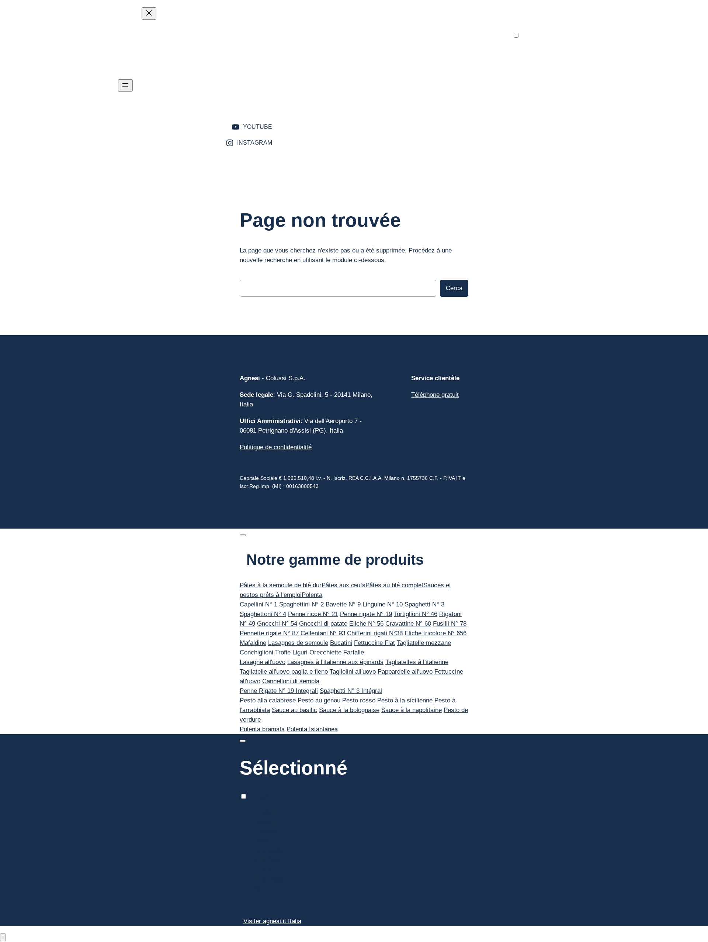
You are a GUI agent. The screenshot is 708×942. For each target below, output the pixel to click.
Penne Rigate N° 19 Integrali (279, 690)
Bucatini (341, 642)
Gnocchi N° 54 (277, 623)
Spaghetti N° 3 (424, 604)
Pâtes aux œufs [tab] (343, 585)
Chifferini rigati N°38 (375, 633)
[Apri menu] (125, 85)
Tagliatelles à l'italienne (416, 662)
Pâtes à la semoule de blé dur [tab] (281, 585)
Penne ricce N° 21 (313, 614)
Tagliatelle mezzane (424, 642)
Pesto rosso (358, 700)
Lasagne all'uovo (262, 662)
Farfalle (353, 652)
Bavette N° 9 (343, 604)
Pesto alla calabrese (268, 700)
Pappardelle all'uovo (405, 671)
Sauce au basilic (294, 710)
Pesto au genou (319, 700)
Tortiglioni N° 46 (415, 614)
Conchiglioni (256, 652)
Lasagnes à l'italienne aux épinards (335, 662)
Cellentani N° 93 (323, 633)
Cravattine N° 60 (408, 623)
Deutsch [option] (538, 61)
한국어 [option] (536, 128)
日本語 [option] (536, 109)
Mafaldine (253, 642)
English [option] (537, 51)
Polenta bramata (262, 729)
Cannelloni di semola (290, 681)
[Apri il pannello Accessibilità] (3, 937)
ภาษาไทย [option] (539, 99)
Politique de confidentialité (276, 447)
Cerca (454, 288)
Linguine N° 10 (382, 604)
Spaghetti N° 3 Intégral (351, 690)
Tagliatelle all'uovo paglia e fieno (284, 671)
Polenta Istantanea (312, 729)
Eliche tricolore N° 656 (435, 633)
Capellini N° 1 (258, 604)
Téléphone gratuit (435, 394)
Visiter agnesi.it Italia (272, 921)
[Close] (243, 535)
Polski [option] (535, 80)
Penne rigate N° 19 (366, 614)
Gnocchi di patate (323, 623)
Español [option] (538, 70)
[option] (542, 51)
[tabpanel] (354, 628)
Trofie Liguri (291, 652)
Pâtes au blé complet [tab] (394, 585)
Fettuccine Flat (374, 642)
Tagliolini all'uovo (353, 671)
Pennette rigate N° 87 (269, 633)
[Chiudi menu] (149, 13)
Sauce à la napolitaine (411, 710)
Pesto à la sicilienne (405, 700)
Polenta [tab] (312, 594)
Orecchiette (325, 652)
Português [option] (541, 89)
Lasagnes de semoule (298, 642)
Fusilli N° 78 (449, 623)
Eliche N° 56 (366, 623)
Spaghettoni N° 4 (263, 614)
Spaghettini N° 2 (301, 604)
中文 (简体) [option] (542, 118)
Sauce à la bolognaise (349, 710)
